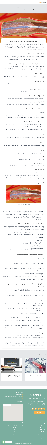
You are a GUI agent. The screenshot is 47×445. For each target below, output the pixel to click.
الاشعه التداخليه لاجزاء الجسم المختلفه (15, 425)
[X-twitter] (39, 409)
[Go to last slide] (44, 369)
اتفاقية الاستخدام (41, 433)
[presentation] (35, 365)
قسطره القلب (15, 429)
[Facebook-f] (41, 409)
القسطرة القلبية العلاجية (37, 375)
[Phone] (44, 409)
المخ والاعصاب (15, 427)
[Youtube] (33, 409)
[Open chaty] (3, 442)
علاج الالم (15, 431)
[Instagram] (36, 409)
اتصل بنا (42, 438)
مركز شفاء (42, 425)
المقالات (42, 431)
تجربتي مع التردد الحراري (14, 375)
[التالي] (3, 369)
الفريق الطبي (42, 429)
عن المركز (42, 427)
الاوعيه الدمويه (15, 433)
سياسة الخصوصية (41, 435)
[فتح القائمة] (2, 2)
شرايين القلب (36, 227)
